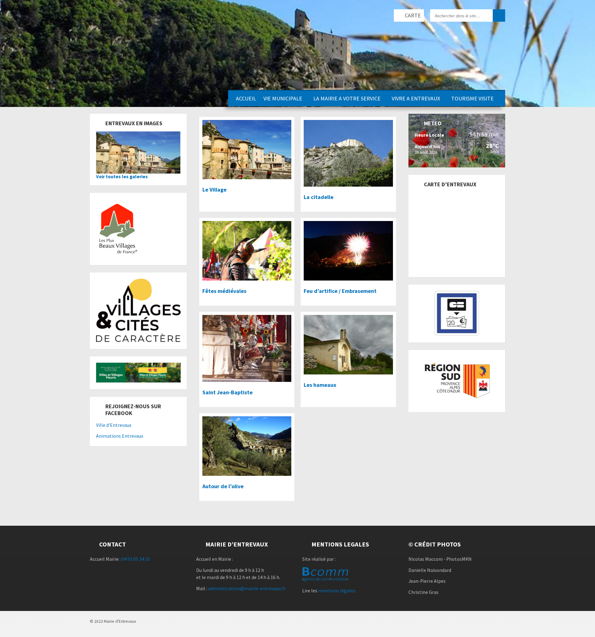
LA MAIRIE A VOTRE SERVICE (347, 98)
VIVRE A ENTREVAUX (416, 98)
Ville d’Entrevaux (113, 425)
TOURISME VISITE (472, 98)
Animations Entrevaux (119, 436)
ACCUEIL (246, 98)
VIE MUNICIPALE (282, 98)
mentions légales (336, 591)
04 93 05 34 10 (135, 559)
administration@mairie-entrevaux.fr (247, 588)
